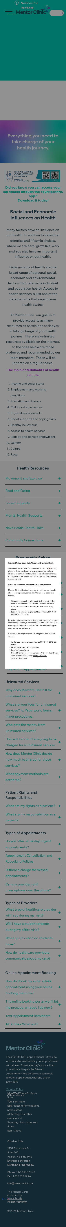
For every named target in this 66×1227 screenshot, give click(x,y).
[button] (49, 569)
